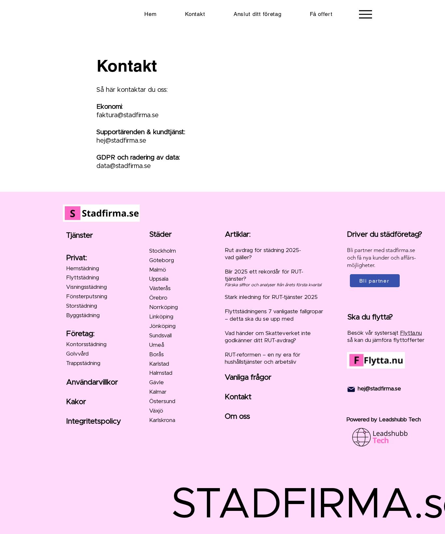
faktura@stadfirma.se (127, 115)
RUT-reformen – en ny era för (262, 355)
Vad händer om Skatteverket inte (268, 333)
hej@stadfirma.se (121, 140)
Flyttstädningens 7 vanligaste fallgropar (274, 311)
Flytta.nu (411, 333)
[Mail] (351, 389)
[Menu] (365, 14)
